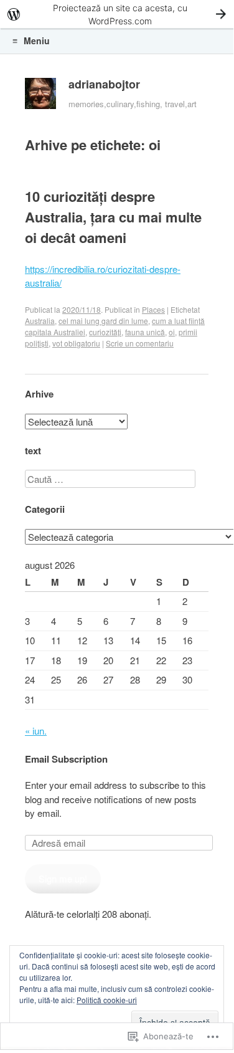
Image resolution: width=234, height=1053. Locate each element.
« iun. (36, 730)
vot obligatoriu (76, 343)
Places (153, 309)
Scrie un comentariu (140, 343)
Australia (40, 320)
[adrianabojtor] (40, 96)
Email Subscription (66, 759)
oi (172, 331)
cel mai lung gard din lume (103, 320)
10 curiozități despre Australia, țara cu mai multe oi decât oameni (113, 216)
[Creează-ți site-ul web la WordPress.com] (116, 14)
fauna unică (145, 331)
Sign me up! (63, 878)
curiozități (105, 331)
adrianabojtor (104, 84)
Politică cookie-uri (107, 999)
